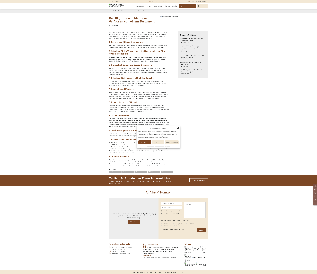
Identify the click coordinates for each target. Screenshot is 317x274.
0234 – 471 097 (115, 2)
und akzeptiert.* (174, 229)
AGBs (182, 272)
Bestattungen (167, 223)
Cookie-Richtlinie (150, 146)
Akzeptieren (144, 142)
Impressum (167, 146)
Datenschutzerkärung (159, 146)
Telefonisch (176, 214)
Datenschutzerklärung (169, 229)
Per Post (165, 216)
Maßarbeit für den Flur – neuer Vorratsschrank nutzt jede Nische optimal (190, 48)
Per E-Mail (166, 214)
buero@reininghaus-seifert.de (159, 2)
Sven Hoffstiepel (148, 253)
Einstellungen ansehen (172, 142)
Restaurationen (167, 225)
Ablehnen (157, 142)
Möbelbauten (191, 223)
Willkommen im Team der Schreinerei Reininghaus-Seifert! (192, 40)
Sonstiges (178, 225)
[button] (178, 128)
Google (174, 257)
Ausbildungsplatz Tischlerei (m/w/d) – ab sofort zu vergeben (192, 71)
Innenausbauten (179, 223)
